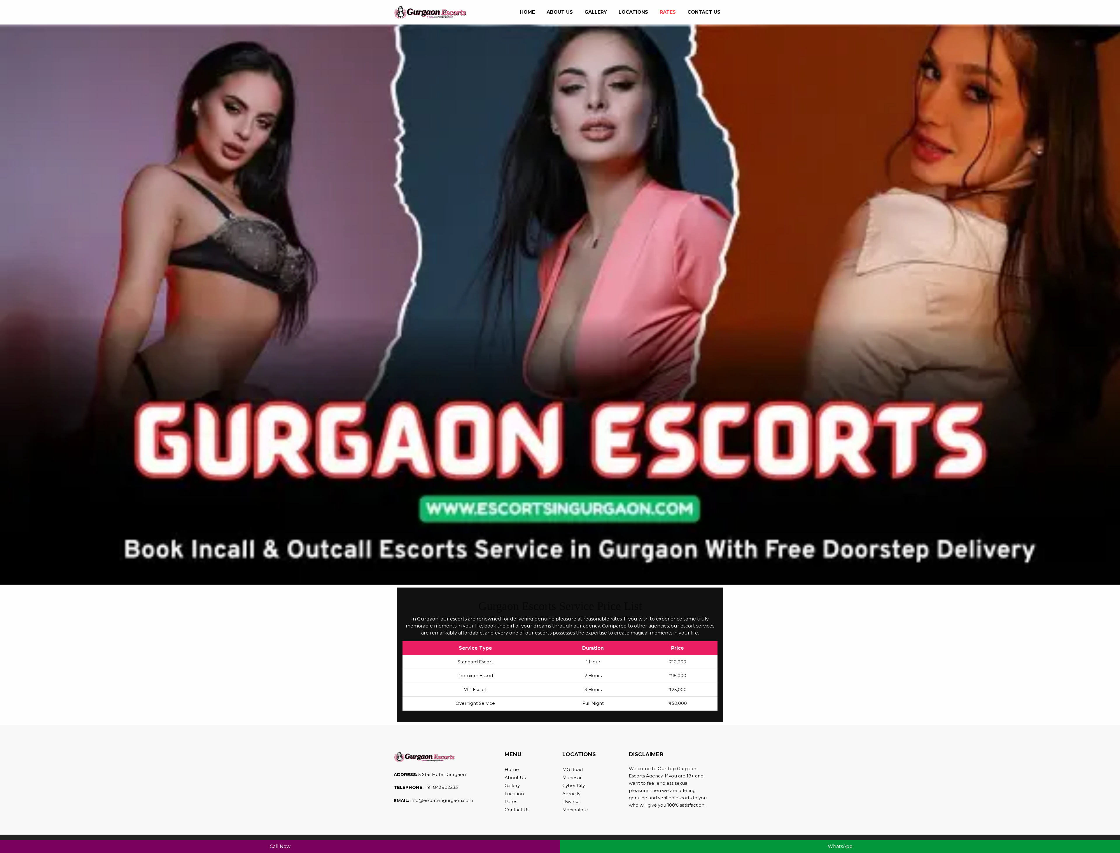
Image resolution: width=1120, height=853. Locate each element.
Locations (633, 12)
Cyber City (573, 785)
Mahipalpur (575, 809)
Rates (668, 12)
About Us (515, 777)
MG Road (572, 769)
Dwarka (571, 801)
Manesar (572, 777)
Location (514, 793)
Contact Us (703, 12)
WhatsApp (840, 846)
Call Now (280, 846)
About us (560, 12)
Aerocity (571, 793)
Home (530, 12)
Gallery (595, 12)
